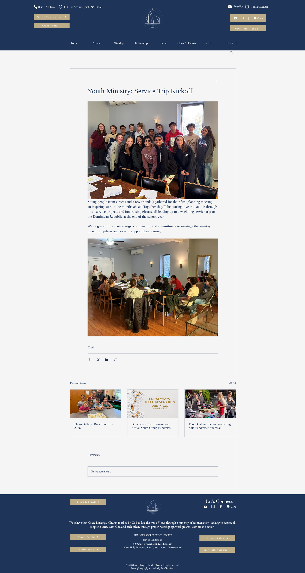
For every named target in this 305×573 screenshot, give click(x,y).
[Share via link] (115, 359)
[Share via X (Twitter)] (98, 359)
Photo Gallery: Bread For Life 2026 (93, 426)
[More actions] (216, 81)
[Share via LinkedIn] (106, 359)
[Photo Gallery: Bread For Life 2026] (95, 404)
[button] (231, 52)
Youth (91, 347)
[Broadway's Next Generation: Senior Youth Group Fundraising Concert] (152, 404)
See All (232, 383)
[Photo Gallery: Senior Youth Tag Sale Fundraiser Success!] (210, 404)
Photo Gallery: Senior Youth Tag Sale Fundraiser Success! (210, 426)
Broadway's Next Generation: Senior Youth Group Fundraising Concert (152, 426)
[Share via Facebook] (89, 359)
